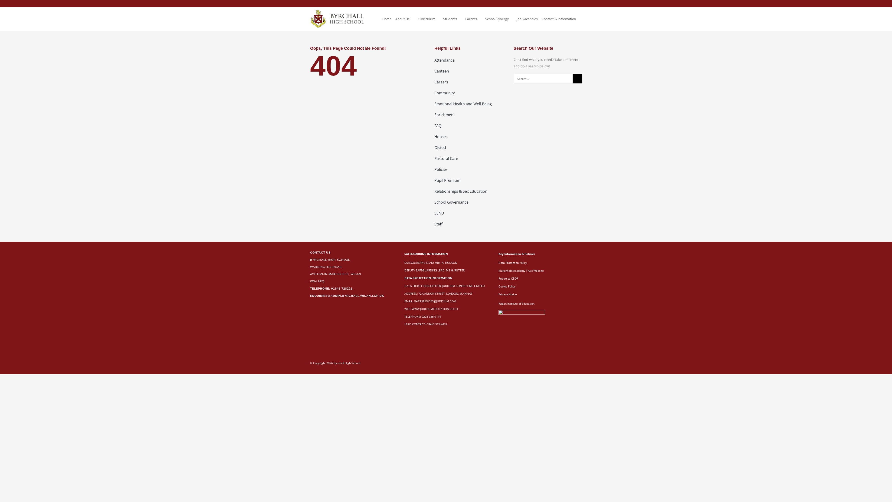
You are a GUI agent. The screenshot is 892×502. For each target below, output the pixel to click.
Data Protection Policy (512, 263)
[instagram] (578, 4)
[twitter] (570, 4)
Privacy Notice (507, 294)
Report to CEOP (508, 279)
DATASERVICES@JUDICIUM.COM (435, 301)
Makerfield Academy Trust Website (521, 271)
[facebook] (561, 4)
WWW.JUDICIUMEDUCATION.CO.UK (435, 309)
